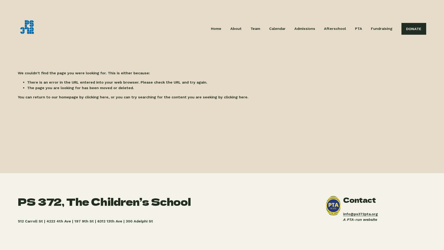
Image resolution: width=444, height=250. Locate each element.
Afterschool (335, 28)
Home (216, 28)
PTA (358, 28)
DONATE (413, 29)
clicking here (96, 97)
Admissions (304, 28)
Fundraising (381, 28)
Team (255, 28)
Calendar (277, 28)
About (236, 28)
